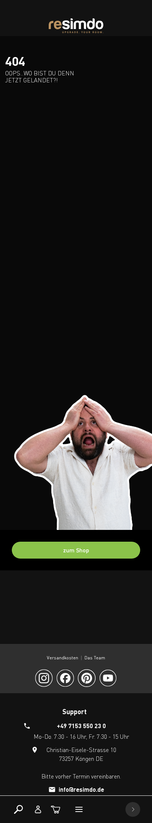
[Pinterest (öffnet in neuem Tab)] (86, 678)
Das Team (94, 658)
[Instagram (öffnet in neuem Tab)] (44, 678)
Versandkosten (62, 658)
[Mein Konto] (38, 809)
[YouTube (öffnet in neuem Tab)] (108, 678)
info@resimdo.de (81, 789)
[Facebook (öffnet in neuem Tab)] (65, 678)
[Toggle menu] (79, 809)
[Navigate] (132, 809)
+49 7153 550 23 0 (81, 725)
